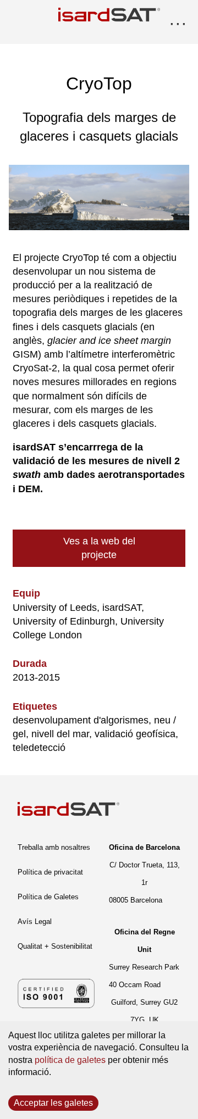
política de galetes (70, 1060)
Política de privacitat (50, 872)
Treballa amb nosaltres (54, 847)
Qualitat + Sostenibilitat (55, 946)
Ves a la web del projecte (99, 548)
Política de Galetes (48, 897)
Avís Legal (35, 921)
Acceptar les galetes (53, 1102)
